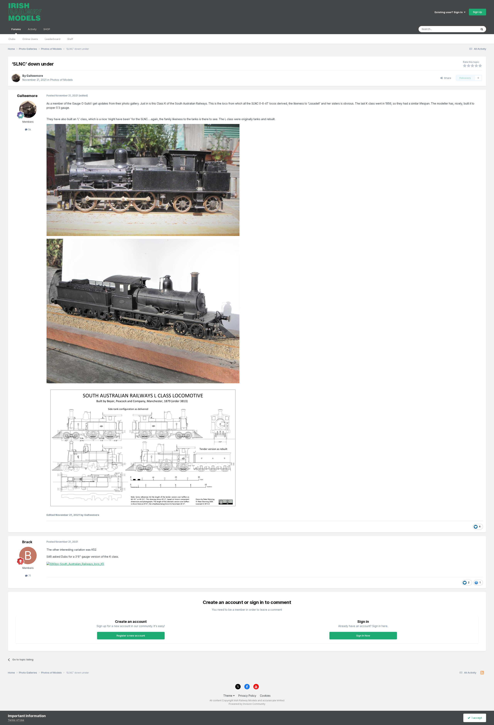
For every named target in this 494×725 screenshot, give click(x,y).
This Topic (466, 29)
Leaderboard (52, 38)
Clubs (11, 38)
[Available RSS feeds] (482, 672)
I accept (476, 717)
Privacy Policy (247, 695)
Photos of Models (61, 79)
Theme (228, 695)
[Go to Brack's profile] (28, 555)
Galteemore (34, 75)
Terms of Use (16, 720)
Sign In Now (363, 635)
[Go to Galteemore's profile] (16, 78)
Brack (27, 542)
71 (29, 575)
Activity (32, 29)
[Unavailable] (143, 179)
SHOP (46, 29)
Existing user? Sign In (449, 12)
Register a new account (131, 635)
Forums (16, 29)
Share (446, 77)
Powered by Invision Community (247, 703)
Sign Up (477, 11)
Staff (70, 38)
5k (29, 129)
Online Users (30, 38)
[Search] (482, 29)
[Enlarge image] (75, 563)
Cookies (265, 695)
